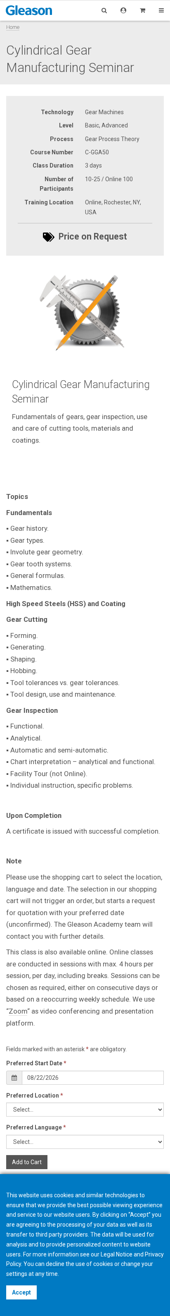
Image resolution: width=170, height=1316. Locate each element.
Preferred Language (36, 1127)
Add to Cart (27, 1162)
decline (55, 1264)
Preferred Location (34, 1095)
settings (16, 1273)
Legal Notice (116, 1254)
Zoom (18, 1011)
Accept (21, 1292)
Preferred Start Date (36, 1063)
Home (12, 27)
